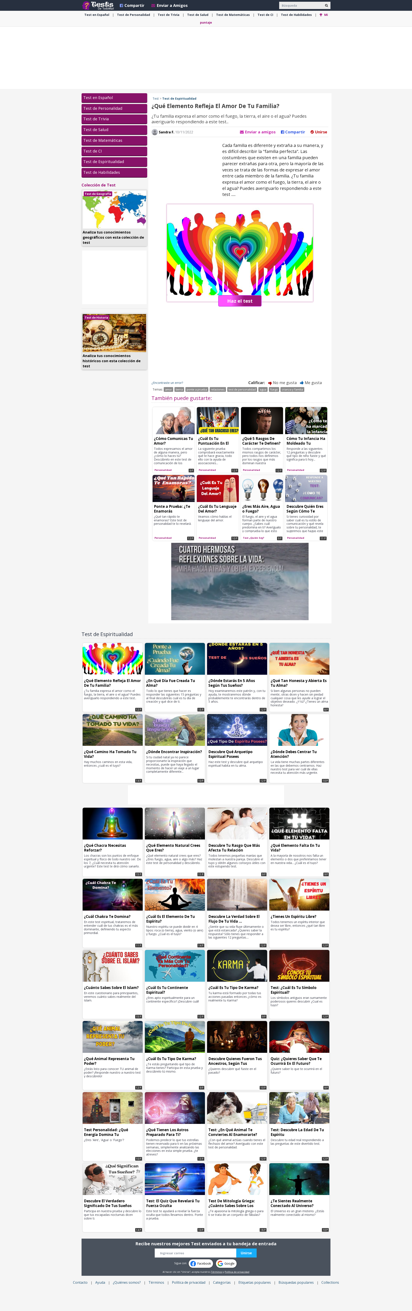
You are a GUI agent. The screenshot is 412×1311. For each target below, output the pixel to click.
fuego (274, 389)
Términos (216, 1271)
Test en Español (98, 97)
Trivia (168, 15)
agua (263, 389)
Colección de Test (99, 185)
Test (156, 98)
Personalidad (133, 15)
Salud (197, 15)
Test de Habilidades (101, 172)
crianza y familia (292, 389)
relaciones (218, 389)
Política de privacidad (237, 1271)
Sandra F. (166, 132)
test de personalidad (242, 389)
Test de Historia (96, 317)
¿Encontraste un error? (167, 383)
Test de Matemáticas (102, 140)
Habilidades (296, 15)
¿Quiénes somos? (127, 1282)
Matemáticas (233, 15)
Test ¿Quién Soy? (253, 537)
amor (168, 389)
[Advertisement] (206, 58)
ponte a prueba (197, 389)
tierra (179, 389)
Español (96, 15)
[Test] (99, 5)
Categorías (222, 1282)
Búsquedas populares (296, 1282)
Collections (330, 1282)
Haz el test (240, 301)
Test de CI (92, 151)
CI (265, 15)
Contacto (80, 1282)
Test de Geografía (98, 194)
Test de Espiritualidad (103, 161)
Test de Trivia (96, 118)
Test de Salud (95, 129)
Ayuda (100, 1282)
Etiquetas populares (254, 1282)
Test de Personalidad (102, 108)
